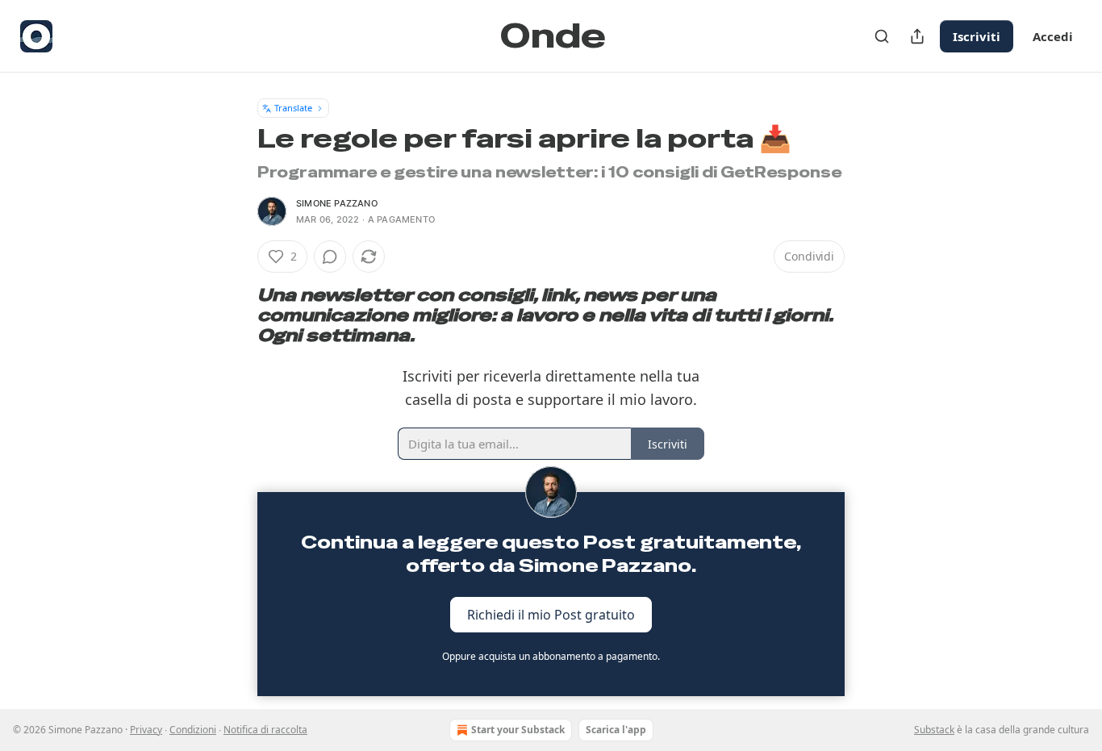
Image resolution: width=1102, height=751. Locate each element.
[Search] (882, 36)
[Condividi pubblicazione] (917, 36)
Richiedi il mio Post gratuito (551, 614)
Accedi (1053, 36)
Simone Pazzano (337, 203)
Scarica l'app (616, 729)
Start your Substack (518, 729)
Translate (293, 108)
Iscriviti (976, 36)
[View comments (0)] (330, 256)
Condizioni (192, 729)
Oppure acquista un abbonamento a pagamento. (551, 656)
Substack (934, 729)
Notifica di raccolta (265, 729)
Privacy (146, 729)
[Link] (235, 315)
